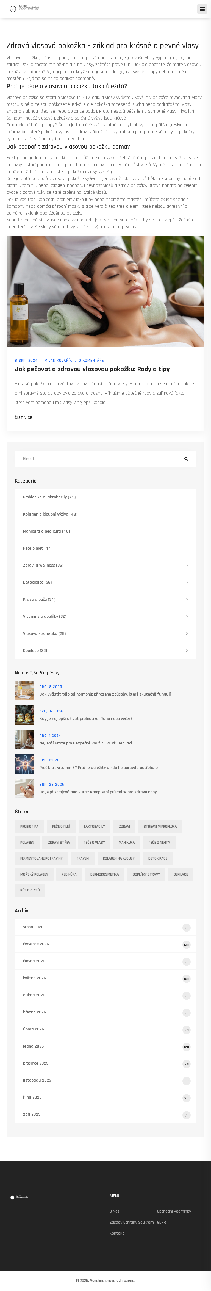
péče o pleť (61, 826)
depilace (181, 874)
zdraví (124, 826)
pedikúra (69, 874)
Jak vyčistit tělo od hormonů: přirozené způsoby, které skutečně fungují (105, 694)
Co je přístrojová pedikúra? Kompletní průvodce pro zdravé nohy (98, 792)
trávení (82, 858)
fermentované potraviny (41, 858)
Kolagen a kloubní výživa (50, 514)
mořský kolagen (34, 874)
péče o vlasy (94, 842)
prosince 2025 (106, 1063)
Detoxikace (37, 582)
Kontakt (117, 1233)
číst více (23, 417)
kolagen (27, 842)
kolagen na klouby (119, 858)
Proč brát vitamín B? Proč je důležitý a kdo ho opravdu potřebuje (99, 768)
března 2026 (106, 1012)
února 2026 (106, 1029)
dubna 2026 (106, 995)
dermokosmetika (104, 874)
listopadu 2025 (106, 1080)
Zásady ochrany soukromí (132, 1222)
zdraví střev (59, 842)
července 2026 (106, 944)
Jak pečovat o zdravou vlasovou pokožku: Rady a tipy (92, 369)
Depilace (35, 650)
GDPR (161, 1222)
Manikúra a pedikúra (46, 531)
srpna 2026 (106, 927)
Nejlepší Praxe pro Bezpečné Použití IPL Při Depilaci (86, 743)
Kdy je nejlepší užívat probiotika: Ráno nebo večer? (86, 719)
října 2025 (106, 1097)
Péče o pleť (37, 548)
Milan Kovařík (58, 360)
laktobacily (94, 826)
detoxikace (157, 858)
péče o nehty (159, 842)
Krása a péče (39, 599)
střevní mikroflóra (160, 826)
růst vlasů (30, 890)
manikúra (127, 842)
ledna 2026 (106, 1046)
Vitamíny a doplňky (44, 616)
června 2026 (106, 961)
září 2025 (106, 1114)
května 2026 (106, 978)
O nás (115, 1211)
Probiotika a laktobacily (49, 497)
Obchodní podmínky (174, 1211)
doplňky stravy (146, 874)
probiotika (29, 826)
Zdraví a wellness (43, 565)
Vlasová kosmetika (44, 633)
